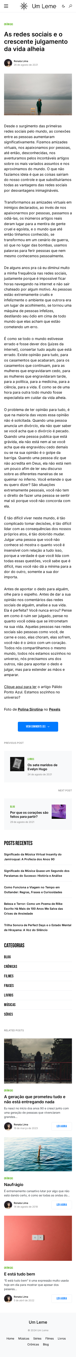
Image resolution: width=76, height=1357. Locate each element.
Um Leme (38, 1322)
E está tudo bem (19, 1274)
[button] (6, 6)
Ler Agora (62, 1126)
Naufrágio (13, 1184)
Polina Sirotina (30, 709)
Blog (12, 806)
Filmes (8, 976)
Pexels (54, 709)
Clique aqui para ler (20, 687)
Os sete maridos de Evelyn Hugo (42, 767)
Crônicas (8, 24)
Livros (31, 759)
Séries (8, 1014)
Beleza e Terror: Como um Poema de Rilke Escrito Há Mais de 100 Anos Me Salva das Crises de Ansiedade (33, 908)
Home (10, 1338)
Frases (9, 985)
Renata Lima (21, 61)
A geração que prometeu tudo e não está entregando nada (34, 1099)
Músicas (10, 1004)
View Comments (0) (35, 727)
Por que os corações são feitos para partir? (29, 814)
